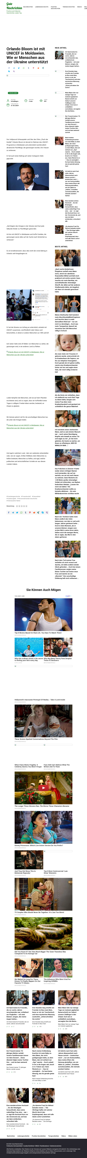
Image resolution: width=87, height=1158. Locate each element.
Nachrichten (28, 7)
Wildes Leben (13, 93)
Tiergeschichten (69, 7)
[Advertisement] (43, 32)
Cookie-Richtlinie (28, 1146)
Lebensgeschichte (41, 7)
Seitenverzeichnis (55, 1146)
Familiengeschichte (14, 496)
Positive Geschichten (39, 1136)
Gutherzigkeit (12, 498)
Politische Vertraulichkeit (14, 1146)
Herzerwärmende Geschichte (27, 498)
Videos (79, 7)
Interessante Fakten (14, 501)
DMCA (37, 1146)
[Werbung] (28, 305)
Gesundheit (36, 496)
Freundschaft (26, 496)
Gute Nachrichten (14, 6)
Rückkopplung (44, 1146)
